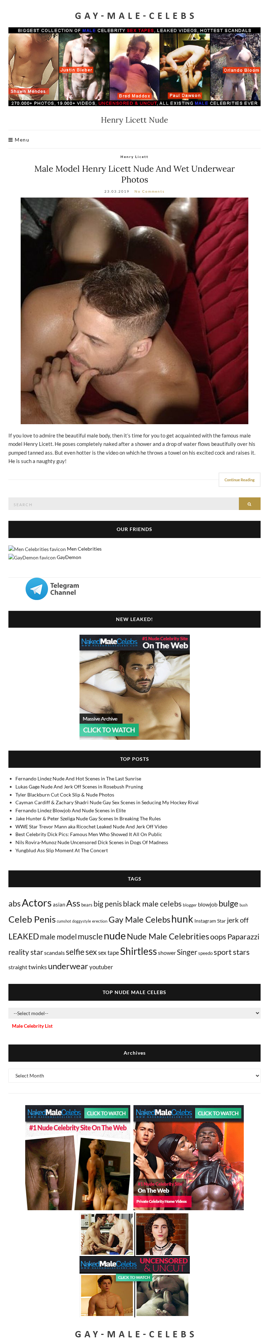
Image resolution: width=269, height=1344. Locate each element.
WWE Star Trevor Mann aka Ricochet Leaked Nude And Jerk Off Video (91, 826)
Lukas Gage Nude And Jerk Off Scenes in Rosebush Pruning (79, 787)
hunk (182, 919)
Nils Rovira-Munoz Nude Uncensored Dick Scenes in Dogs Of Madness (91, 842)
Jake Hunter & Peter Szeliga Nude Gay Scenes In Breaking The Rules (88, 818)
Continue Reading (240, 479)
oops (218, 936)
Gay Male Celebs (139, 919)
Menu (21, 140)
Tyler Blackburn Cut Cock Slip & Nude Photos (64, 795)
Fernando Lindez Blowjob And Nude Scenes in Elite (70, 810)
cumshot (64, 921)
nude (115, 935)
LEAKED (23, 936)
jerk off (238, 920)
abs (14, 903)
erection (100, 921)
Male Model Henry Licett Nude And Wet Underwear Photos (134, 174)
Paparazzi (243, 936)
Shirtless (138, 951)
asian (59, 904)
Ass (73, 903)
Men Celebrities (84, 549)
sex (91, 952)
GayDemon (69, 557)
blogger (190, 905)
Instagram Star (210, 921)
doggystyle (81, 921)
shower (167, 952)
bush (244, 905)
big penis (108, 903)
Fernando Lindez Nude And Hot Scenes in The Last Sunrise (78, 778)
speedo (205, 953)
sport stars (232, 952)
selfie (75, 952)
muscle (90, 936)
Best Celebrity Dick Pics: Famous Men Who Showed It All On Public (88, 834)
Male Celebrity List (32, 1026)
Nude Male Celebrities (168, 936)
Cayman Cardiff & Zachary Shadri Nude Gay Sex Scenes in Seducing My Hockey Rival (107, 802)
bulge (229, 903)
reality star (25, 952)
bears (86, 905)
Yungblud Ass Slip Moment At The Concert (61, 850)
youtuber (101, 967)
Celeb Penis (32, 919)
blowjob (208, 904)
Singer (187, 951)
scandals (54, 952)
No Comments (149, 191)
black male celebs (152, 903)
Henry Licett (134, 156)
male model (58, 936)
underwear (68, 966)
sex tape (108, 952)
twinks (37, 967)
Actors (37, 902)
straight (17, 967)
